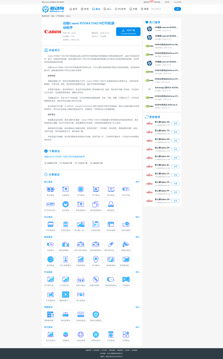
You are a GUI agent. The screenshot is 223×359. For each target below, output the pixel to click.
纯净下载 (131, 30)
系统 (86, 9)
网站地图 (157, 2)
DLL (109, 9)
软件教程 (134, 350)
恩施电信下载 (52, 163)
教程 (146, 9)
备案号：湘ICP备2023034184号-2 (111, 356)
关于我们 (104, 350)
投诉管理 (96, 350)
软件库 (167, 2)
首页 (75, 9)
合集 (135, 9)
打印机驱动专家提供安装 (128, 34)
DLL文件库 (177, 2)
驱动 (97, 9)
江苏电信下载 (82, 163)
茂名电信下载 (67, 163)
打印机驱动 (60, 16)
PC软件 (122, 9)
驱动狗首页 (45, 16)
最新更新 (146, 2)
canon (68, 16)
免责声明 (88, 350)
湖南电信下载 (98, 163)
